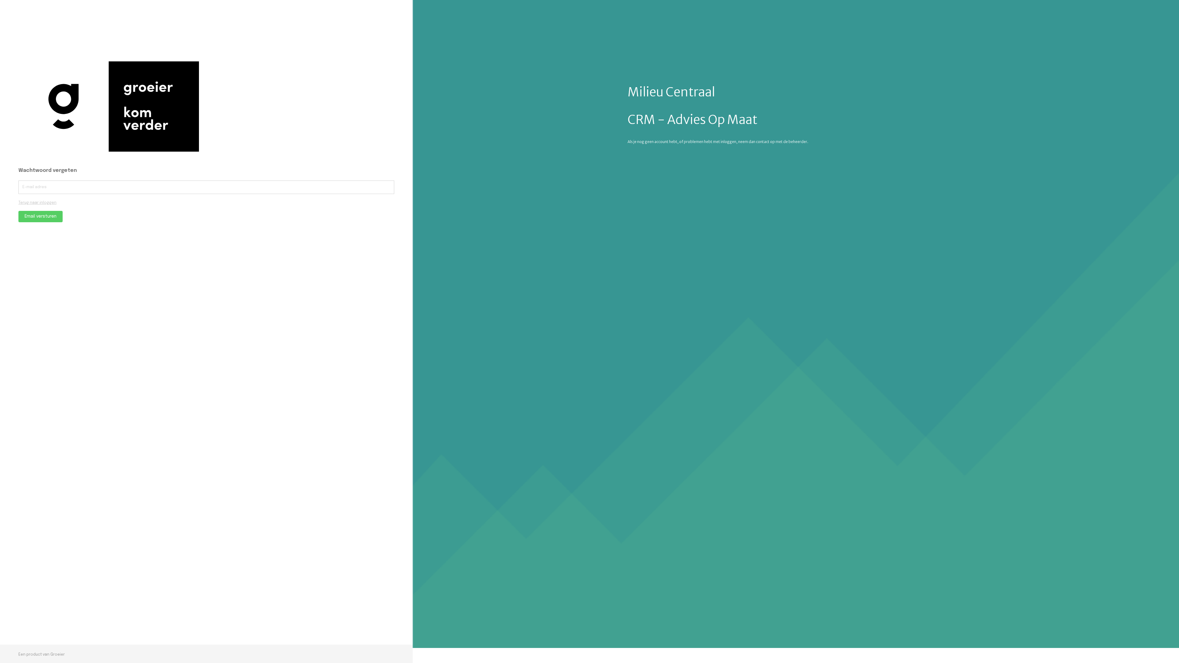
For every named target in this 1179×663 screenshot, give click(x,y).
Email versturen (40, 216)
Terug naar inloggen (37, 203)
